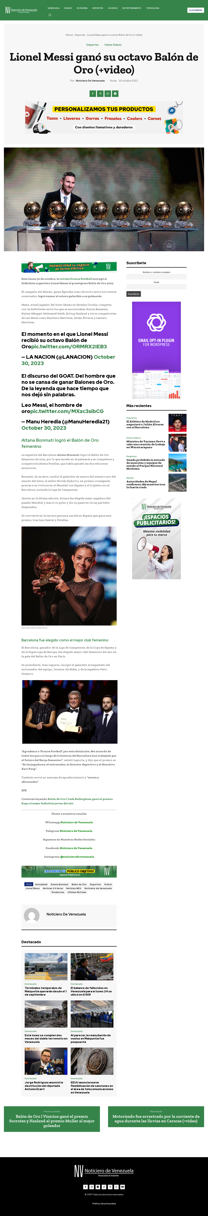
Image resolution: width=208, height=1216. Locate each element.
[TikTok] (104, 1187)
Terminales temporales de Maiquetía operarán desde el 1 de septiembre (46, 991)
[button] (49, 14)
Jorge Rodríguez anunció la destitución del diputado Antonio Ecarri (44, 1086)
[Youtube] (122, 1187)
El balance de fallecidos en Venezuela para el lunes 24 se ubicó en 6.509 (91, 991)
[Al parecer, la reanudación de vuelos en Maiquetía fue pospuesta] (92, 1014)
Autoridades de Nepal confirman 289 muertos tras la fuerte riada (145, 484)
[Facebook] (93, 93)
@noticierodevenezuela (77, 856)
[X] (100, 93)
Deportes (80, 34)
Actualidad (41, 884)
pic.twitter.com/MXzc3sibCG (67, 411)
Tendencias (57, 892)
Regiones (131, 456)
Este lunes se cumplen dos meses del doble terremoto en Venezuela (46, 1038)
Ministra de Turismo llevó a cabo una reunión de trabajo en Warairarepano (145, 444)
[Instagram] (91, 1187)
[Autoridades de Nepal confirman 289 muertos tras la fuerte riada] (178, 483)
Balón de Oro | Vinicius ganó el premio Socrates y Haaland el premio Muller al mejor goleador (52, 1121)
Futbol (108, 884)
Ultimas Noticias (77, 892)
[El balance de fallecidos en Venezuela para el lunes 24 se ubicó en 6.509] (92, 966)
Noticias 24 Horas (53, 888)
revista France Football (76, 279)
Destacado (31, 984)
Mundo (130, 478)
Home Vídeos (113, 45)
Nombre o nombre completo (156, 272)
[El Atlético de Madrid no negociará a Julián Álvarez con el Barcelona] (178, 423)
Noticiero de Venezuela (90, 80)
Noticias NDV (73, 888)
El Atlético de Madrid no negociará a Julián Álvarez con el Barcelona (145, 424)
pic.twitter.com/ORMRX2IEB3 (69, 346)
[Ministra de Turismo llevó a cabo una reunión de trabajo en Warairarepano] (178, 443)
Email (156, 282)
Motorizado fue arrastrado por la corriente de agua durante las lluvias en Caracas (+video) (156, 1118)
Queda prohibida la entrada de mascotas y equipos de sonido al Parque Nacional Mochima (145, 464)
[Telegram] (115, 93)
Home (69, 34)
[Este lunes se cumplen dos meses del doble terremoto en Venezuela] (46, 1014)
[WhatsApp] (107, 93)
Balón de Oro (79, 884)
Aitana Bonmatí (59, 884)
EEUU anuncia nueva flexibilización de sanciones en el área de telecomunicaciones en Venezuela (92, 1087)
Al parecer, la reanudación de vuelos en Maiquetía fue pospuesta (91, 1038)
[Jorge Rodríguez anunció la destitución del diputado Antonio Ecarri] (46, 1061)
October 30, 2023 (43, 427)
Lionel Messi (33, 888)
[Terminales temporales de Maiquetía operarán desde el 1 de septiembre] (46, 966)
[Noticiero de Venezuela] (33, 915)
